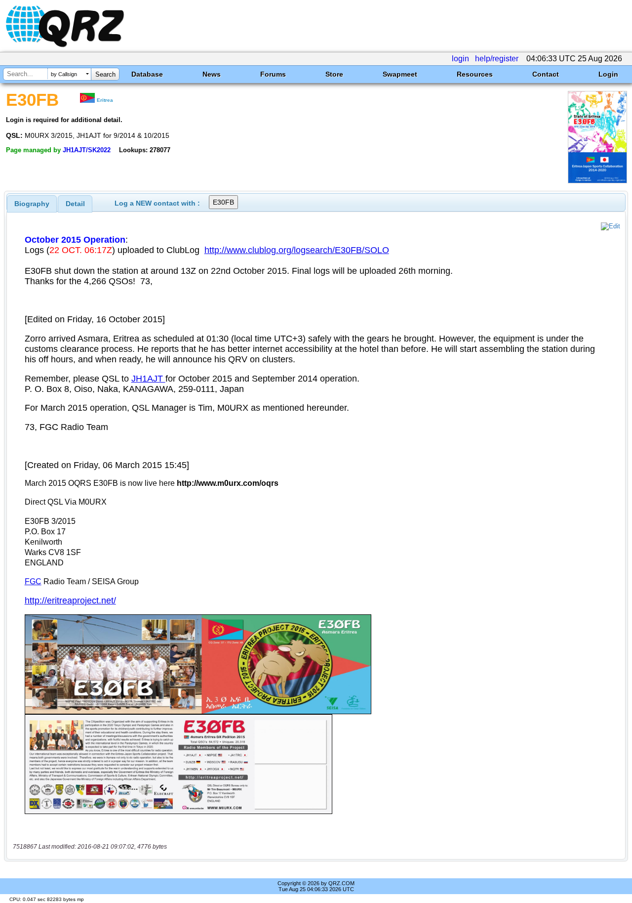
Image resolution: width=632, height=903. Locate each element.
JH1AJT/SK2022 (87, 150)
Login (608, 74)
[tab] (32, 203)
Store (334, 74)
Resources (475, 74)
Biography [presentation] (31, 204)
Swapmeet (400, 74)
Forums (273, 74)
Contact (545, 74)
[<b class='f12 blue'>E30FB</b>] (597, 180)
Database (147, 74)
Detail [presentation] (75, 204)
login (460, 58)
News (211, 74)
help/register (496, 58)
